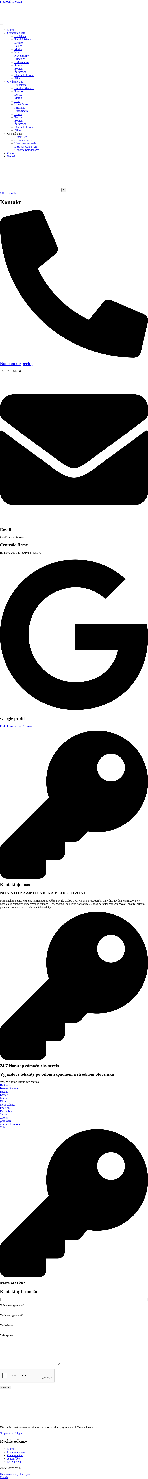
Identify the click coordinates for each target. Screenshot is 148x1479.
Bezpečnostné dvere (25, 146)
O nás (10, 153)
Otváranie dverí (16, 32)
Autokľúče (20, 136)
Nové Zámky (22, 55)
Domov (11, 29)
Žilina (17, 78)
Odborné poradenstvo (26, 149)
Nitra (17, 52)
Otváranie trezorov (25, 140)
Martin (18, 49)
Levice (18, 45)
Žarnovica (20, 71)
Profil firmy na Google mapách (17, 725)
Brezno (18, 42)
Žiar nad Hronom (24, 75)
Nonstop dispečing (17, 363)
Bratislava (20, 36)
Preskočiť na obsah (11, 1)
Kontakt (11, 156)
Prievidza (19, 58)
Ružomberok (21, 62)
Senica (18, 65)
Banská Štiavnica (24, 39)
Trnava (18, 117)
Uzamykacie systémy (26, 143)
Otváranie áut (15, 81)
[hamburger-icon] (1, 24)
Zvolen (18, 68)
